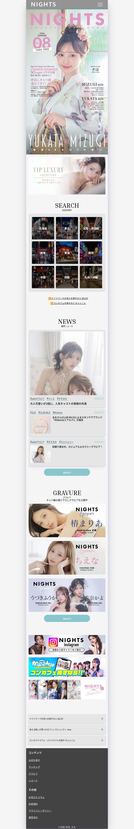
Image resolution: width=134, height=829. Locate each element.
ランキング (34, 766)
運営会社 (33, 817)
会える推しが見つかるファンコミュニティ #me (50, 729)
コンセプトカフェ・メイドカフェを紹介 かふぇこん (52, 740)
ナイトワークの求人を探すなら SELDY (69, 298)
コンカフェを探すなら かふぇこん (70, 303)
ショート (33, 780)
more (67, 472)
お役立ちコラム (37, 797)
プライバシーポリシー (40, 810)
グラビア (33, 773)
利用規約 (33, 803)
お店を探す (34, 760)
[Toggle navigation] (100, 4)
